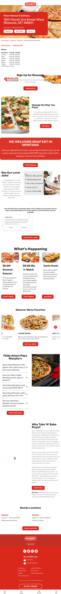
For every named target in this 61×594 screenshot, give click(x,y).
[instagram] (32, 552)
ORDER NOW (38, 488)
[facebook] (24, 552)
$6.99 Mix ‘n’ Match (29, 267)
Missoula (5, 515)
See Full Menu (30, 344)
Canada (20, 573)
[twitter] (28, 552)
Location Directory (36, 568)
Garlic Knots (51, 265)
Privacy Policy (22, 570)
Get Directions (5, 45)
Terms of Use (34, 570)
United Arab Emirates (37, 573)
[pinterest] (36, 552)
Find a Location (30, 528)
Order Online (30, 165)
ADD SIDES (48, 296)
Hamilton (35, 515)
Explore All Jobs (31, 237)
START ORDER (8, 296)
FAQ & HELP (30, 544)
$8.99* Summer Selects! (8, 269)
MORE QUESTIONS (15, 413)
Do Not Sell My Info (23, 576)
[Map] (15, 460)
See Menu (46, 126)
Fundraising (21, 568)
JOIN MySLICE (30, 88)
